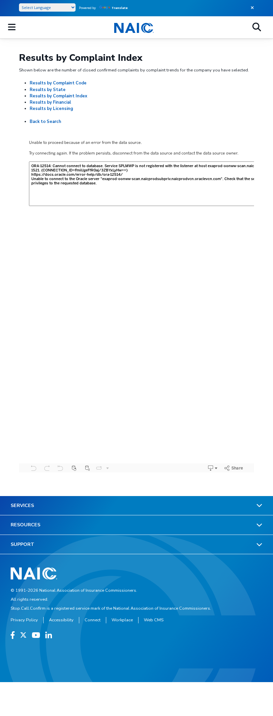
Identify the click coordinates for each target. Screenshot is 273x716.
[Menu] (12, 27)
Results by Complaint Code (58, 83)
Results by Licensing (51, 109)
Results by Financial (50, 102)
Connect (93, 620)
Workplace (122, 620)
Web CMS (153, 620)
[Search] (256, 27)
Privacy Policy (24, 620)
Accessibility (61, 620)
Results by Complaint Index (58, 96)
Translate (120, 8)
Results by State (48, 90)
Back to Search (45, 122)
